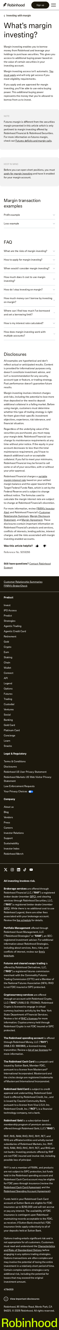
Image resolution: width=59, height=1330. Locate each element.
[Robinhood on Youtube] (31, 870)
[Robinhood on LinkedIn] (18, 870)
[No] (45, 546)
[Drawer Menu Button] (53, 5)
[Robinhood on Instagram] (12, 870)
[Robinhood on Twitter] (6, 871)
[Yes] (37, 546)
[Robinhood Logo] (14, 5)
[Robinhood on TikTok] (24, 870)
